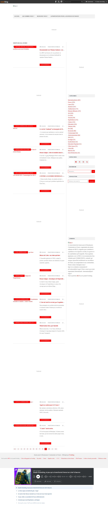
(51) (74, 144)
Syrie (27, 149)
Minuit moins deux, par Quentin (49, 325)
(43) (74, 152)
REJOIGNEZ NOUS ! (42, 16)
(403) (74, 100)
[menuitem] (17, 16)
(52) (73, 142)
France (18, 126)
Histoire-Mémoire (20, 46)
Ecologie (18, 299)
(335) (71, 102)
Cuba (17, 252)
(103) (72, 124)
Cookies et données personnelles (90, 458)
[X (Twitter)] (59, 2)
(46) (70, 148)
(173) (73, 109)
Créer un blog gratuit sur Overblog (28, 458)
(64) (73, 133)
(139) (71, 117)
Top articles (39, 458)
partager (49, 481)
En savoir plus (45, 64)
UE (20, 402)
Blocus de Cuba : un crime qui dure (50, 255)
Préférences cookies (102, 458)
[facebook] (56, 2)
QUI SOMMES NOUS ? (28, 16)
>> (56, 449)
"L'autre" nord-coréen (46, 428)
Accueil (16, 16)
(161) (70, 115)
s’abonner (39, 481)
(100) (71, 126)
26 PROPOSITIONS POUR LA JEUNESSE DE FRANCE (65, 16)
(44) (71, 150)
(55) (71, 139)
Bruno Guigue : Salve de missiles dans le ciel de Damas (55, 152)
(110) (71, 122)
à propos (58, 481)
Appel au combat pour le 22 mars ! (49, 405)
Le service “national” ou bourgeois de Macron (53, 129)
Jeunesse (30, 126)
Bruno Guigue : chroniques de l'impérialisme (52, 279)
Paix (24, 149)
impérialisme (23, 126)
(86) (72, 131)
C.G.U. (58, 458)
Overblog (71, 455)
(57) (70, 137)
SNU (34, 126)
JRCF (17, 173)
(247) (72, 106)
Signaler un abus (51, 458)
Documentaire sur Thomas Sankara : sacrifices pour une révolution (59, 50)
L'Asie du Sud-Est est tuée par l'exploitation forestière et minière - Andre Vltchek (63, 302)
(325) (71, 104)
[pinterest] (61, 2)
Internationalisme (31, 46)
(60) (74, 135)
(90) (70, 128)
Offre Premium (79, 458)
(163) (70, 113)
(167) (74, 111)
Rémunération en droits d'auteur (67, 458)
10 (49, 449)
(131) (73, 120)
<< (15, 449)
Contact (44, 458)
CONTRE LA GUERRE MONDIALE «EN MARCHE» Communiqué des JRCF (63, 176)
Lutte (33, 322)
